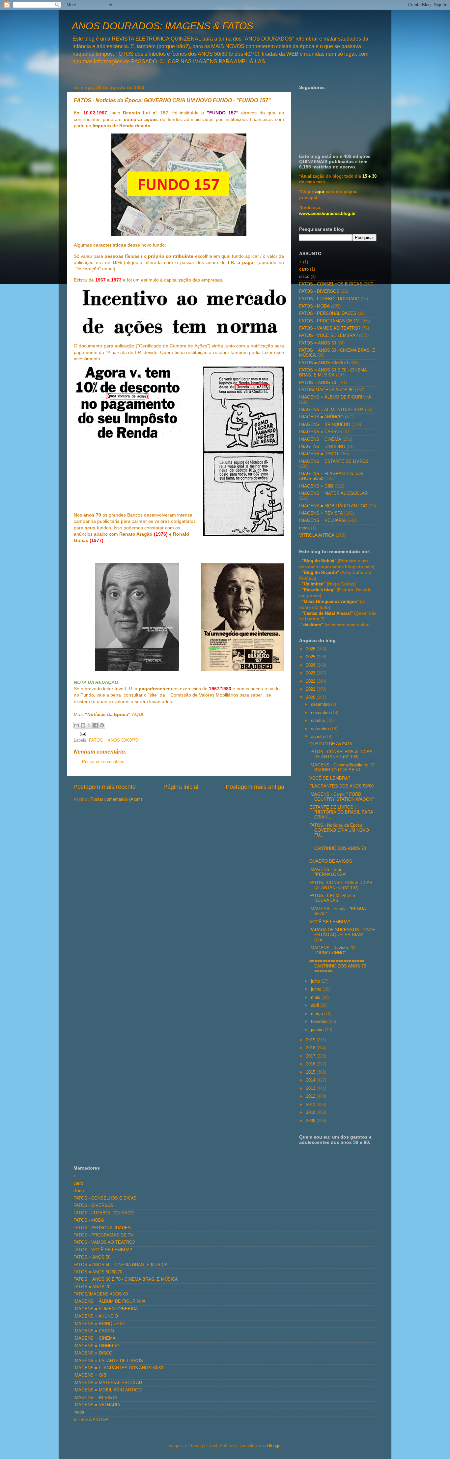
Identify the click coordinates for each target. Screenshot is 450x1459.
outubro (318, 720)
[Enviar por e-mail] (76, 725)
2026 (311, 649)
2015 (311, 1072)
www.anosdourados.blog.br (327, 213)
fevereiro (320, 1021)
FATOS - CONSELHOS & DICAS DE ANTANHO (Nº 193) (341, 754)
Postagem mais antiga (255, 787)
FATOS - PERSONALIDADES (327, 313)
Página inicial (180, 787)
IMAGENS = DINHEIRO (322, 446)
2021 (311, 689)
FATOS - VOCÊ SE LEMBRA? (328, 335)
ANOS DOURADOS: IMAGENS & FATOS (162, 25)
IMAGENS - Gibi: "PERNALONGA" (328, 872)
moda (304, 528)
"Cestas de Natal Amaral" (328, 613)
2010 (311, 1112)
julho (316, 981)
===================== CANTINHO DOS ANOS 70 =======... (337, 966)
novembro (321, 712)
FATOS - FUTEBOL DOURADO (329, 299)
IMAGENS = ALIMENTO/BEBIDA (331, 409)
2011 (311, 1104)
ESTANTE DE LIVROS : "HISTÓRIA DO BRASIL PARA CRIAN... (341, 812)
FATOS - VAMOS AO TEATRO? (329, 328)
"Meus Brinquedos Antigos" (331, 601)
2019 (311, 1040)
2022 (311, 681)
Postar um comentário (103, 761)
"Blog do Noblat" (319, 561)
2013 (311, 1088)
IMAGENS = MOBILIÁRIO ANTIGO (333, 506)
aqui (319, 192)
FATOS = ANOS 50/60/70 (113, 740)
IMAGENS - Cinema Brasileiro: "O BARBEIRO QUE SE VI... (342, 767)
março (317, 1013)
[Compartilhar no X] (89, 725)
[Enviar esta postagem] (82, 733)
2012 (311, 1096)
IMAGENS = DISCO (318, 454)
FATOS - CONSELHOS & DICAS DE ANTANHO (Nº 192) (341, 885)
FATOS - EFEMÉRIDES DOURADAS (332, 898)
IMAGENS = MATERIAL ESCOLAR (333, 493)
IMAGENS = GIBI (316, 486)
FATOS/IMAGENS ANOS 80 (326, 390)
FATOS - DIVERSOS (319, 291)
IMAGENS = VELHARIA (322, 520)
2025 (311, 657)
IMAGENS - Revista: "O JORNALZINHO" (332, 950)
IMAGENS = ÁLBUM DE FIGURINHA (335, 397)
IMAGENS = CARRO (319, 432)
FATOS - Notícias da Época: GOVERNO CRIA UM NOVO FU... (339, 830)
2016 (311, 1064)
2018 (311, 1048)
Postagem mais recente (104, 787)
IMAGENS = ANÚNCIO (321, 417)
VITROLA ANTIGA (316, 535)
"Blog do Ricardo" (321, 572)
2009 (311, 1120)
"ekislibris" (311, 625)
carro (304, 269)
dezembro (321, 704)
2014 (311, 1080)
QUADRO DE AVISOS (330, 744)
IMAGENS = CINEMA (320, 439)
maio (316, 997)
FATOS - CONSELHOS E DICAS (330, 284)
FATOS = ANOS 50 (317, 343)
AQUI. (138, 714)
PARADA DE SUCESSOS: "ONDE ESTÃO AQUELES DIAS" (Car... (342, 935)
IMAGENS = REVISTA (321, 513)
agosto (318, 736)
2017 (311, 1056)
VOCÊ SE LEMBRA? (329, 778)
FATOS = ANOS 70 (317, 382)
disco (304, 276)
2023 (311, 673)
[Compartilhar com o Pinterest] (101, 725)
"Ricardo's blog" (319, 590)
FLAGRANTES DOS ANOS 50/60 (341, 786)
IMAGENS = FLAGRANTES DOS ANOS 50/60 (118, 1368)
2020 (311, 697)
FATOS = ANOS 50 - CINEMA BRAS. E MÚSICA (120, 1265)
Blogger (274, 1446)
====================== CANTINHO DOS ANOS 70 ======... (338, 848)
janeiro (318, 1029)
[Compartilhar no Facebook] (95, 725)
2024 (311, 665)
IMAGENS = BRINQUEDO (324, 424)
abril (315, 1005)
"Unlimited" (313, 584)
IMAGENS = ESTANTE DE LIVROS (334, 461)
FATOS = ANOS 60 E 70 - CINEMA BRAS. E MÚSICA (333, 372)
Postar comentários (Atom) (116, 799)
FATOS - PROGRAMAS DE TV (329, 321)
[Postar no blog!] (83, 725)
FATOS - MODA (314, 306)
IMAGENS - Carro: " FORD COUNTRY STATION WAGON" (341, 797)
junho (317, 989)
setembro (320, 729)
